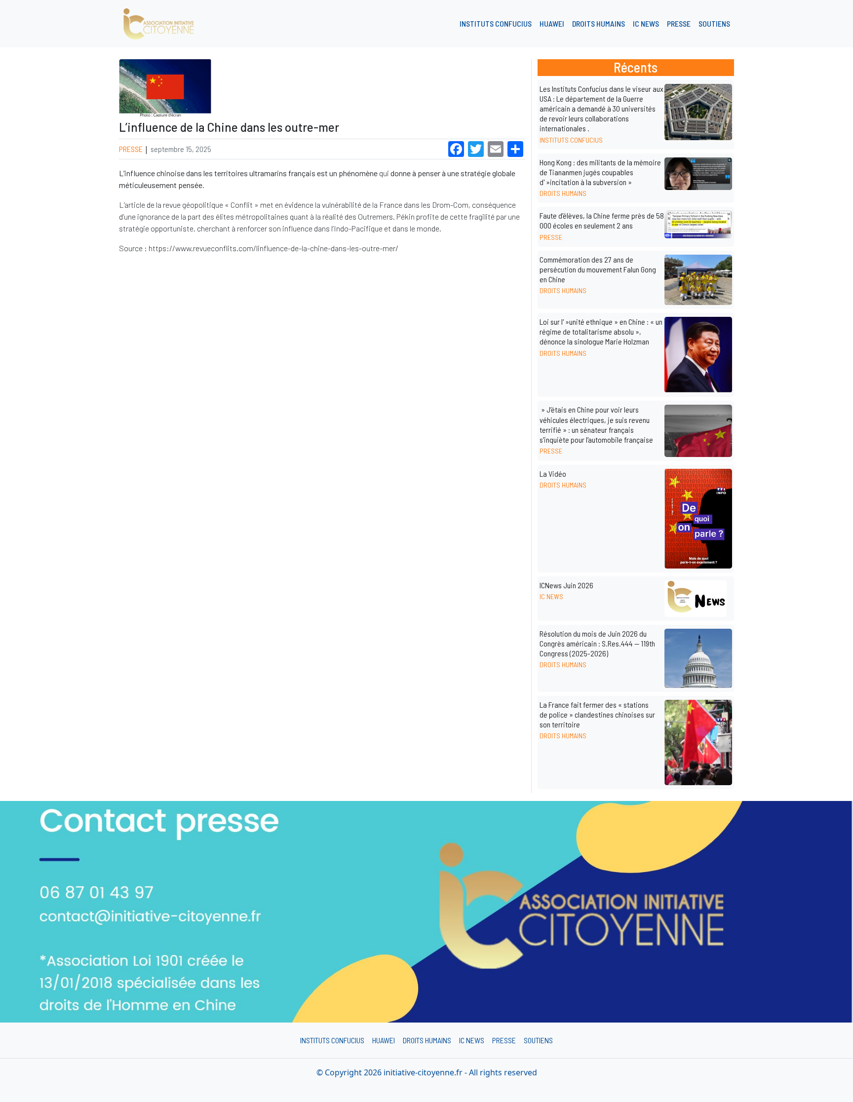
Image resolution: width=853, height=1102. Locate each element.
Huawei (552, 23)
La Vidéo (553, 473)
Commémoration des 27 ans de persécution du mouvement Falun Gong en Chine (598, 269)
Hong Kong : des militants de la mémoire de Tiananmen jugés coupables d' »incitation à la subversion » (600, 172)
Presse (679, 23)
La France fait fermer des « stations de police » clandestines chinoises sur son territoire (597, 714)
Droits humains (598, 23)
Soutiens (714, 23)
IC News (646, 23)
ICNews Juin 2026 (566, 585)
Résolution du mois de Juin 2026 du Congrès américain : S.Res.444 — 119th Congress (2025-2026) (597, 643)
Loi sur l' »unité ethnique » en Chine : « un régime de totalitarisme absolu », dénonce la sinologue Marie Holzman (601, 331)
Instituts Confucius (496, 23)
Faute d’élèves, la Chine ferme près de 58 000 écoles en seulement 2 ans (602, 220)
